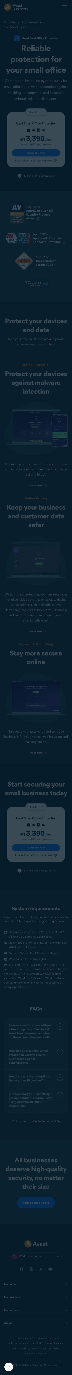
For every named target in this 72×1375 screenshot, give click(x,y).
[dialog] (36, 687)
